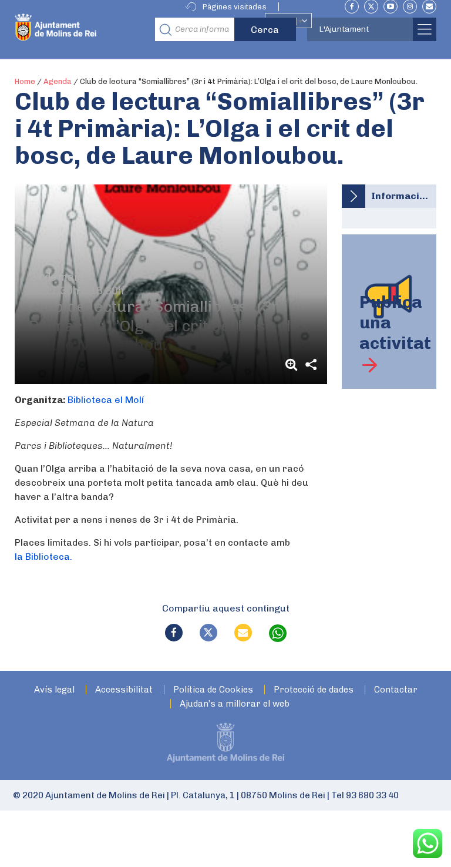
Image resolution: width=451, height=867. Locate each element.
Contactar (396, 689)
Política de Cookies (213, 689)
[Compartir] (310, 364)
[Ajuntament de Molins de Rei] (81, 29)
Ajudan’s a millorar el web (235, 704)
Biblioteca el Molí (106, 399)
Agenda (57, 81)
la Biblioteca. (43, 556)
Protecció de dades (314, 689)
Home (25, 81)
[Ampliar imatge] (293, 364)
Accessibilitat (124, 689)
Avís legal (54, 689)
